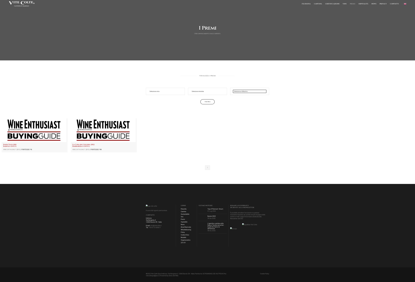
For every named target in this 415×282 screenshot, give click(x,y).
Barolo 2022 (212, 216)
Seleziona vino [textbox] (155, 91)
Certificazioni (332, 4)
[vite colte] (21, 4)
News (373, 4)
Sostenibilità (185, 214)
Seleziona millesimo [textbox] (241, 91)
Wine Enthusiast (9, 149)
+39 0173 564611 (155, 227)
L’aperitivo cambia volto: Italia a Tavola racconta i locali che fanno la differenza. (216, 226)
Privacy (383, 4)
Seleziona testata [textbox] (198, 91)
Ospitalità (363, 4)
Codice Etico (185, 235)
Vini (345, 4)
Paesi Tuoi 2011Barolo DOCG (10, 145)
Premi (352, 4)
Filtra (207, 102)
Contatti (394, 4)
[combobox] (165, 91)
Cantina (318, 4)
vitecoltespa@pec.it (152, 275)
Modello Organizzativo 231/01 (185, 240)
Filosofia (306, 4)
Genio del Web (173, 275)
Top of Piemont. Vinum (215, 209)
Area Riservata (186, 227)
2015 (18, 149)
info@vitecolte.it (155, 225)
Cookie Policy (264, 274)
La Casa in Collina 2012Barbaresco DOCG (83, 145)
